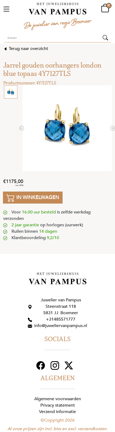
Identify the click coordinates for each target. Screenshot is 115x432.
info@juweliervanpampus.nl (60, 326)
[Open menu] (6, 9)
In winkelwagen (37, 197)
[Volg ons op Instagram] (55, 365)
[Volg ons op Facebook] (41, 365)
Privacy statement (57, 405)
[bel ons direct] (31, 319)
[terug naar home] (57, 8)
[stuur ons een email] (31, 326)
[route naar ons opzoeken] (31, 306)
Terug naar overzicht (28, 49)
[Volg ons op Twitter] (69, 365)
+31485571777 (60, 319)
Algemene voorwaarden (57, 399)
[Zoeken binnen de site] (105, 37)
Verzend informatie (57, 412)
